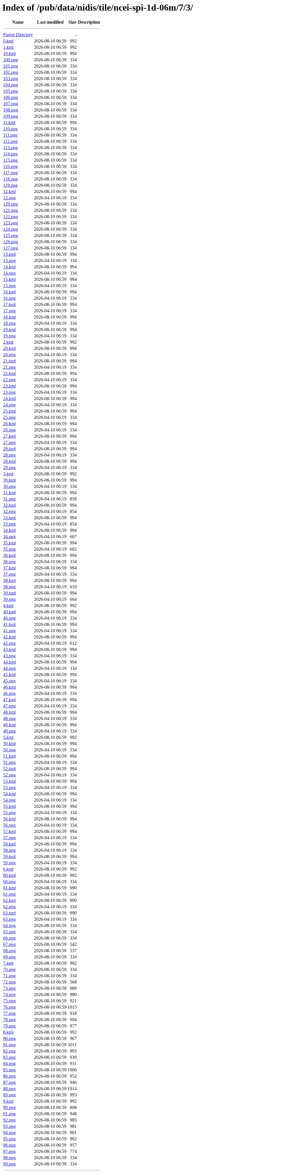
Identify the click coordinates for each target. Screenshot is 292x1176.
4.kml (8, 605)
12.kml (9, 191)
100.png (10, 59)
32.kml (9, 505)
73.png (9, 988)
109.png (10, 116)
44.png (9, 668)
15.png (9, 285)
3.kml (8, 473)
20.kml (9, 348)
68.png (9, 950)
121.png (10, 210)
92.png (9, 1120)
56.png (9, 825)
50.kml (9, 743)
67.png (9, 944)
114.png (10, 153)
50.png (9, 749)
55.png (9, 812)
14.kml (9, 266)
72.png (9, 982)
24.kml (9, 398)
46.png (9, 693)
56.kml (9, 818)
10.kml (9, 53)
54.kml (9, 793)
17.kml (9, 304)
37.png (9, 574)
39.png (9, 599)
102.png (10, 72)
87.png (9, 1082)
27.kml (9, 436)
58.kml (9, 844)
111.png (10, 135)
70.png (9, 969)
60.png (9, 881)
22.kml (9, 373)
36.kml (9, 555)
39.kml (9, 593)
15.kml (9, 279)
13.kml (9, 254)
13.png (9, 260)
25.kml (9, 411)
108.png (10, 110)
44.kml (9, 662)
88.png (9, 1088)
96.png (9, 1145)
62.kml (9, 900)
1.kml (8, 47)
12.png (9, 197)
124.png (10, 229)
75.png (9, 1000)
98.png (9, 1157)
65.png (9, 931)
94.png (9, 1132)
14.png (9, 273)
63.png (9, 919)
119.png (10, 185)
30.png (9, 486)
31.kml (9, 492)
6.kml (8, 869)
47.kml (9, 699)
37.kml (9, 567)
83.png (9, 1057)
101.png (10, 66)
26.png (9, 429)
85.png (9, 1069)
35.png (9, 549)
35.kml (9, 542)
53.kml (9, 781)
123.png (10, 222)
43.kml (9, 649)
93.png (9, 1126)
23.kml (9, 386)
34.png (9, 536)
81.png (9, 1044)
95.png (9, 1138)
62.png (9, 906)
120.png (10, 204)
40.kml (9, 611)
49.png (9, 731)
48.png (9, 718)
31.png (9, 498)
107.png (10, 103)
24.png (9, 404)
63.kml (9, 913)
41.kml (9, 624)
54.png (9, 800)
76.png (9, 1007)
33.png (9, 524)
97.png (9, 1151)
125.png (10, 235)
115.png (10, 160)
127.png (10, 248)
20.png (9, 354)
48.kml (9, 712)
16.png (9, 298)
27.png (9, 442)
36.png (9, 561)
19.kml (9, 329)
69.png (9, 956)
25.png (9, 417)
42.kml (9, 636)
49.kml (9, 724)
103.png (10, 78)
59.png (9, 862)
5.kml (8, 737)
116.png (10, 166)
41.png (9, 630)
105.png (10, 91)
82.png (9, 1051)
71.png (9, 975)
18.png (9, 323)
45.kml (9, 674)
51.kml (9, 756)
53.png (9, 787)
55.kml (9, 806)
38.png (9, 586)
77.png (9, 1013)
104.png (10, 84)
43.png (9, 655)
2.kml (8, 342)
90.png (9, 1107)
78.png (9, 1019)
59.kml (9, 856)
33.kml (9, 517)
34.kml (9, 530)
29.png (9, 467)
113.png (10, 147)
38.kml (9, 580)
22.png (9, 379)
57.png (9, 837)
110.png (10, 128)
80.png (9, 1038)
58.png (9, 850)
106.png (10, 97)
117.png (10, 172)
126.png (10, 241)
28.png (9, 455)
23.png (9, 392)
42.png (9, 643)
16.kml (9, 291)
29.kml (9, 461)
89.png (9, 1094)
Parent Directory (18, 34)
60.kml (9, 875)
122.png (10, 216)
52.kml (9, 768)
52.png (9, 774)
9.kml (8, 1101)
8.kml (8, 1032)
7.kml (8, 963)
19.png (9, 335)
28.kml (9, 448)
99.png (9, 1163)
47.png (9, 705)
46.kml (9, 687)
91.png (9, 1113)
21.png (9, 367)
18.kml (9, 317)
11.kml (9, 122)
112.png (10, 141)
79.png (9, 1025)
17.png (9, 310)
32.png (9, 511)
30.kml (9, 480)
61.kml (9, 887)
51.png (9, 762)
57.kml (9, 831)
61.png (9, 894)
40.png (9, 618)
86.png (9, 1076)
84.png (9, 1063)
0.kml (8, 40)
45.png (9, 680)
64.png (9, 925)
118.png (10, 179)
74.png (9, 994)
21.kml (9, 360)
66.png (9, 938)
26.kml (9, 423)
